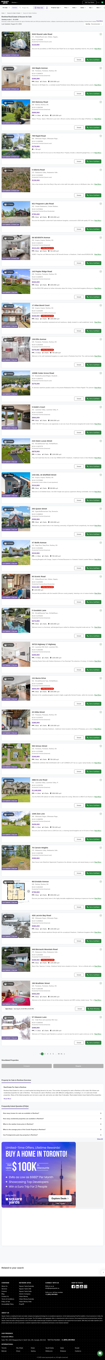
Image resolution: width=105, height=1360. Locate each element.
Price (65, 7)
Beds (74, 7)
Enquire (78, 1066)
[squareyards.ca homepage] (5, 2)
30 (59, 1054)
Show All (100, 1139)
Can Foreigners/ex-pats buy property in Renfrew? (20, 1135)
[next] (64, 1053)
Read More (99, 21)
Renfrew (14, 2)
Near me (40, 7)
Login (98, 2)
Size (90, 7)
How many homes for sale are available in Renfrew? (21, 1113)
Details (79, 60)
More (98, 7)
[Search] (20, 8)
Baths (82, 7)
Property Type (55, 7)
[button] (102, 2)
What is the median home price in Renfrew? (18, 1124)
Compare (27, 1066)
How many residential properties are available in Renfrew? (23, 1118)
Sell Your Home (89, 2)
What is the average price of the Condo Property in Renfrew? (24, 1129)
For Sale (5, 7)
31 (61, 1054)
